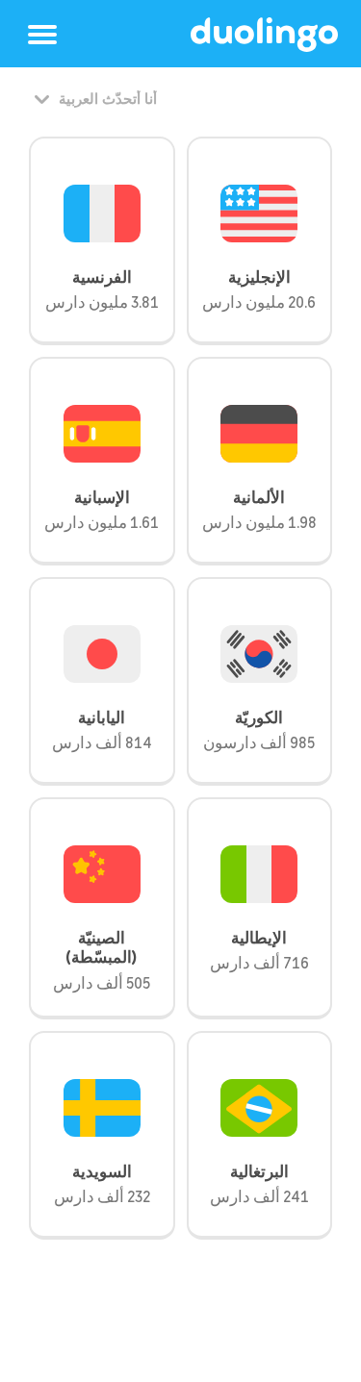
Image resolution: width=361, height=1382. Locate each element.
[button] (42, 34)
